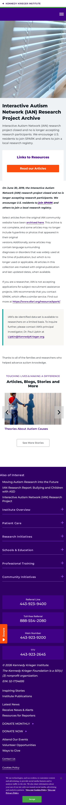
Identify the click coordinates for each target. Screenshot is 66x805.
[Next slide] (59, 412)
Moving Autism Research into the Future (30, 482)
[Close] (61, 778)
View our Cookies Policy (36, 790)
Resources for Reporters (18, 715)
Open (61, 15)
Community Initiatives (19, 577)
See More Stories (33, 442)
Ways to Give (11, 750)
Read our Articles (33, 168)
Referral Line (33, 602)
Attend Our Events (15, 739)
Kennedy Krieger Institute (23, 3)
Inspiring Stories (13, 690)
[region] (33, 789)
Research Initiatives (17, 536)
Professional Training (18, 563)
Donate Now (12, 731)
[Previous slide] (7, 412)
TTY (33, 653)
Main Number (33, 636)
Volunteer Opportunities (19, 745)
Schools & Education (17, 550)
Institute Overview (16, 509)
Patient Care (11, 523)
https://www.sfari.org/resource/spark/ (36, 301)
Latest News (10, 704)
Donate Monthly (16, 723)
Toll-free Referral (33, 619)
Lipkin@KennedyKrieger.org (26, 336)
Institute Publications (17, 696)
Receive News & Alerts (17, 710)
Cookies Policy (10, 767)
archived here (35, 222)
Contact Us (8, 758)
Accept (32, 799)
